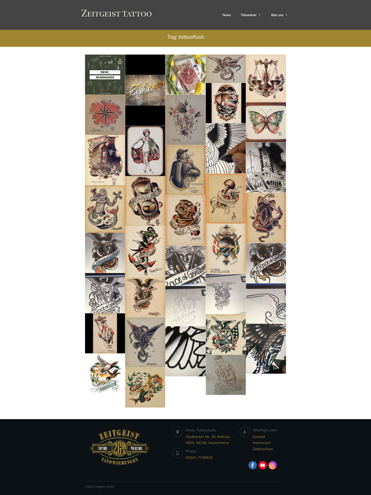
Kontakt (259, 436)
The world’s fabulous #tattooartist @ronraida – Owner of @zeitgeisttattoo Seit (145, 90)
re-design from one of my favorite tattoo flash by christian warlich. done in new (226, 249)
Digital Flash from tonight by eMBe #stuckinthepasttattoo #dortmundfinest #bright (145, 387)
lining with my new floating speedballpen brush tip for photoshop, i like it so (266, 303)
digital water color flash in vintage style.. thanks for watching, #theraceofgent (145, 297)
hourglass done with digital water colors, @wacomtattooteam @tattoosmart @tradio (145, 201)
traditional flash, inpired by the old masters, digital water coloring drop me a (145, 342)
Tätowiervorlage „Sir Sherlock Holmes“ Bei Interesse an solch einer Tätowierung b (185, 170)
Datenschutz (263, 449)
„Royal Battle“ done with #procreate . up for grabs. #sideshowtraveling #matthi (226, 69)
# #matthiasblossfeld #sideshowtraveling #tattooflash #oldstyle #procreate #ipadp (266, 78)
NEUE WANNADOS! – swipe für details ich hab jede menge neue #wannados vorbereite (105, 75)
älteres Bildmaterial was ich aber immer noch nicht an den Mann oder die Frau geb (226, 375)
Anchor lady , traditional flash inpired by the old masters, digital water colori (105, 333)
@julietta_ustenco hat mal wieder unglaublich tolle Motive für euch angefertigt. (185, 75)
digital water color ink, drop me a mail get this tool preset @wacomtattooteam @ (185, 351)
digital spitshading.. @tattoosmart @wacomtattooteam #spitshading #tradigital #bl (226, 148)
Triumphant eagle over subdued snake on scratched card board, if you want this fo (266, 218)
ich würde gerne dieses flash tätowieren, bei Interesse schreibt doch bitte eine (145, 252)
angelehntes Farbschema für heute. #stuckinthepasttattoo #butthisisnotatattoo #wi (105, 374)
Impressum (262, 442)
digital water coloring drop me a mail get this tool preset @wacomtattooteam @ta (266, 349)
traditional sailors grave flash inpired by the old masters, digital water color (226, 334)
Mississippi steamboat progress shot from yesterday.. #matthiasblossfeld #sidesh (266, 167)
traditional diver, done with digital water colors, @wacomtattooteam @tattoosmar (185, 220)
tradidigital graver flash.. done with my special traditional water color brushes (226, 199)
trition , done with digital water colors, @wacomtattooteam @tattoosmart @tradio (105, 209)
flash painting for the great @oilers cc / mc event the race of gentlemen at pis (105, 253)
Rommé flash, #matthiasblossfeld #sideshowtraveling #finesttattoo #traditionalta (185, 120)
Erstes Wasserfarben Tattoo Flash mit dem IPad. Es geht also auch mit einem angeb (226, 103)
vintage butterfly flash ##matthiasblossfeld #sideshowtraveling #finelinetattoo (266, 122)
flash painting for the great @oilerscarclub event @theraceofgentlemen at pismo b (226, 294)
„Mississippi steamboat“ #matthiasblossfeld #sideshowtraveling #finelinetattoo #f (105, 160)
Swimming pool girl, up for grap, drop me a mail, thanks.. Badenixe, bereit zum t (145, 151)
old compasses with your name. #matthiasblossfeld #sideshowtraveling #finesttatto (105, 115)
